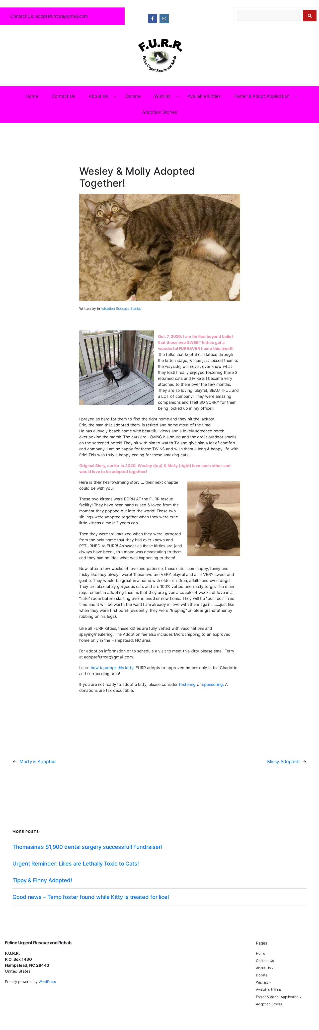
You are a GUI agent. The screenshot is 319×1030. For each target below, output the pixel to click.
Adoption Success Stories (121, 308)
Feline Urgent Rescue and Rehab (38, 942)
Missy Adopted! (283, 761)
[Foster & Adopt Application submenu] (296, 96)
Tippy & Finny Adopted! (42, 880)
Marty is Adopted (37, 761)
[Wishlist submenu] (177, 96)
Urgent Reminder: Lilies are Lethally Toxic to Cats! (75, 863)
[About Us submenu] (115, 96)
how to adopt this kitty (112, 667)
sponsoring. (213, 684)
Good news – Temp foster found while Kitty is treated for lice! (90, 897)
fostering (187, 684)
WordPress (47, 981)
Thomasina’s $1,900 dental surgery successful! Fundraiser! (87, 847)
